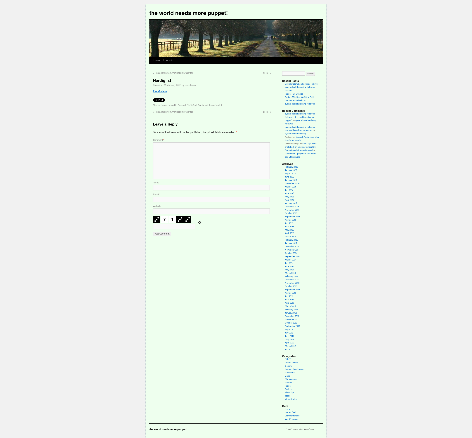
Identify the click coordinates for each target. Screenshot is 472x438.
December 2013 (292, 280)
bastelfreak (190, 84)
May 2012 (289, 339)
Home (156, 60)
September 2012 (292, 326)
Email (156, 194)
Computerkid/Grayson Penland (299, 150)
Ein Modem (160, 91)
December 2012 (292, 316)
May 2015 (289, 230)
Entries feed (290, 412)
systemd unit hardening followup (300, 104)
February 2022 (291, 167)
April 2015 (289, 233)
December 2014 (292, 247)
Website (157, 206)
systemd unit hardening (295, 134)
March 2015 (290, 237)
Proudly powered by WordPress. (300, 429)
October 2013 (291, 286)
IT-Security (289, 373)
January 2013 (291, 313)
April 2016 (289, 200)
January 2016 (291, 203)
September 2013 (292, 290)
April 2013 (289, 303)
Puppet (288, 386)
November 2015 (292, 210)
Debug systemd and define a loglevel (301, 84)
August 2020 (290, 174)
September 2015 (292, 217)
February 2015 (291, 240)
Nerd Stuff (192, 105)
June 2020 (289, 177)
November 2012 (292, 320)
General (182, 105)
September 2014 (292, 257)
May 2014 (289, 270)
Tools (287, 396)
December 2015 (292, 207)
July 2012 (289, 333)
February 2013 (291, 310)
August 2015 (290, 220)
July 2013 (289, 296)
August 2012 (290, 329)
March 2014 (290, 273)
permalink (217, 105)
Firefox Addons (292, 363)
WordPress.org (291, 419)
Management (291, 379)
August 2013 (290, 293)
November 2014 (292, 250)
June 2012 (289, 336)
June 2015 (289, 227)
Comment (158, 139)
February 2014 (291, 276)
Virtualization (291, 399)
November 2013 (292, 283)
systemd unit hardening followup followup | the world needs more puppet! (300, 117)
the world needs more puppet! (188, 13)
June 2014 (289, 266)
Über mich (168, 60)
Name (157, 182)
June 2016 (289, 193)
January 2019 (291, 180)
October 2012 (291, 323)
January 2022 (291, 170)
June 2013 (289, 300)
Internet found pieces (294, 369)
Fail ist (266, 72)
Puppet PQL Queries (294, 94)
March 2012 (290, 346)
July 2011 (289, 349)
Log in (287, 409)
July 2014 (289, 263)
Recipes (288, 389)
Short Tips (289, 393)
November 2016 (292, 183)
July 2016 (289, 190)
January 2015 (291, 243)
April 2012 (289, 343)
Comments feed (292, 416)
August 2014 (290, 260)
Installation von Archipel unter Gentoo (173, 72)
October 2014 (291, 253)
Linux (287, 376)
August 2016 (290, 187)
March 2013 (290, 306)
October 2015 (291, 213)
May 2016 (289, 197)
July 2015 (289, 223)
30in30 (288, 359)
